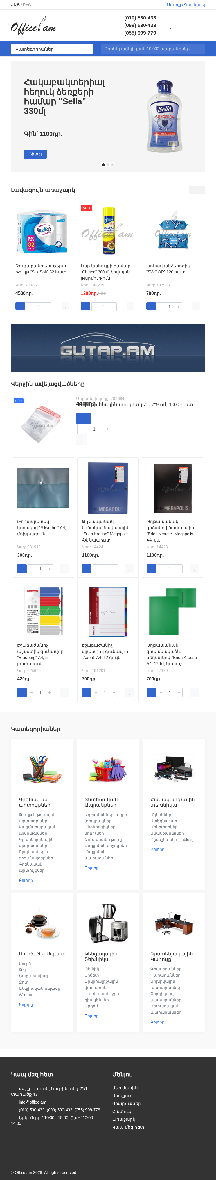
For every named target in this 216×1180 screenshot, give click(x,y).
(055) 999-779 (140, 33)
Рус (27, 5)
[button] (103, 164)
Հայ (15, 5)
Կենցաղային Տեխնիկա (101, 956)
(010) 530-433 (140, 18)
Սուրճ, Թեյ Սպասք (42, 954)
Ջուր (24, 982)
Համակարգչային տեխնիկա (172, 802)
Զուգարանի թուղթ (104, 839)
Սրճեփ (92, 975)
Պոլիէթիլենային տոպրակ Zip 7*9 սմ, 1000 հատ (134, 404)
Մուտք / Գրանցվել (186, 5)
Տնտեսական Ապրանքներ (101, 802)
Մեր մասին (125, 1087)
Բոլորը (26, 880)
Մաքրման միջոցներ (106, 845)
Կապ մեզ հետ (128, 1127)
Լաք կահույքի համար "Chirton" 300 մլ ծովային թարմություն (105, 271)
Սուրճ (25, 963)
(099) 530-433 (140, 25)
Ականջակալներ (167, 833)
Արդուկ (92, 1006)
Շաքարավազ (33, 976)
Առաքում (122, 1095)
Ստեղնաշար (163, 821)
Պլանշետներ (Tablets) (172, 839)
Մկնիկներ (160, 814)
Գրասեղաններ (166, 969)
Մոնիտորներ (164, 827)
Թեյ (22, 970)
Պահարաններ (165, 975)
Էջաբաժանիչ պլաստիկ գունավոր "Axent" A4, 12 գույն (105, 651)
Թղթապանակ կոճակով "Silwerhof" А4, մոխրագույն (41, 527)
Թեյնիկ (92, 969)
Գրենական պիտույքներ (34, 802)
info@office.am (32, 1102)
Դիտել (35, 154)
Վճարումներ (126, 1103)
